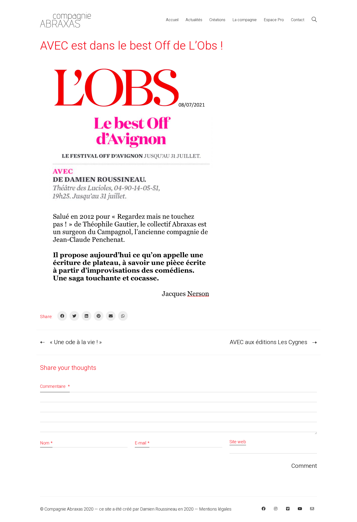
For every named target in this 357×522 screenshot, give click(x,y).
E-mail (142, 443)
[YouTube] (300, 508)
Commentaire (55, 386)
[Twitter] (74, 316)
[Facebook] (62, 316)
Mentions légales (215, 509)
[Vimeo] (288, 508)
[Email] (111, 316)
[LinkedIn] (86, 316)
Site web (238, 442)
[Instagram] (275, 508)
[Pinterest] (98, 316)
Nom (46, 443)
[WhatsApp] (123, 316)
